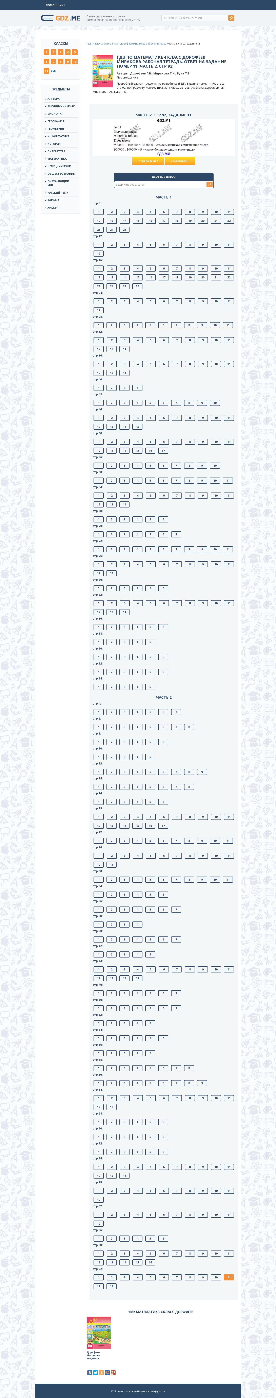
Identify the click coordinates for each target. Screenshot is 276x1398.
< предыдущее (148, 161)
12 (98, 221)
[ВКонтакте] (89, 1372)
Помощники (55, 5)
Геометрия (55, 129)
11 (46, 71)
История (54, 143)
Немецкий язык (59, 166)
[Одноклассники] (101, 1372)
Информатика (58, 136)
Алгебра (53, 99)
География (55, 121)
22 (229, 221)
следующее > (180, 161)
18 (176, 221)
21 (216, 221)
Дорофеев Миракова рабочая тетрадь (143, 43)
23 (98, 229)
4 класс (97, 43)
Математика (57, 158)
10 (75, 61)
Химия (52, 207)
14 (124, 221)
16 (150, 221)
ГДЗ (88, 43)
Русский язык (57, 192)
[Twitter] (95, 1372)
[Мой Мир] (107, 1372)
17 (163, 221)
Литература (56, 151)
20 (202, 221)
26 (137, 286)
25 (124, 229)
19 (190, 221)
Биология (55, 114)
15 (137, 221)
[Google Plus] (113, 1372)
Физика (53, 200)
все (53, 70)
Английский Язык (61, 106)
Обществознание (61, 173)
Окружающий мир (58, 183)
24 (111, 229)
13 (111, 221)
